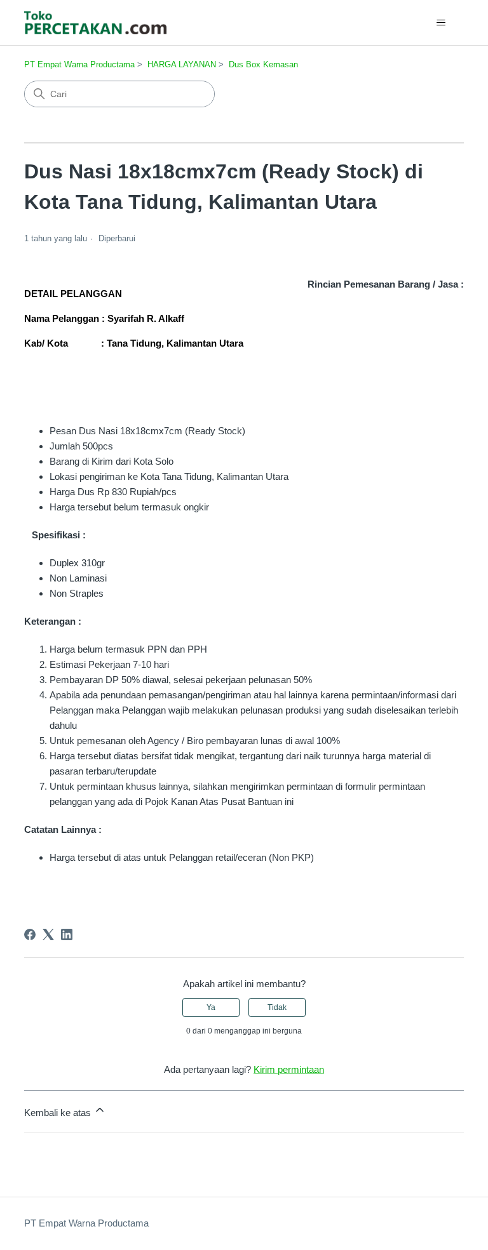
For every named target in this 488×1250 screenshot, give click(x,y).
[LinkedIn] (66, 934)
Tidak (277, 1007)
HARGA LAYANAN (181, 64)
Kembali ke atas (58, 1112)
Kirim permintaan (289, 1069)
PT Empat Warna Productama (79, 64)
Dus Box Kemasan (263, 64)
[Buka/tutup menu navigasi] (441, 23)
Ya (211, 1007)
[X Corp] (48, 934)
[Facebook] (30, 934)
